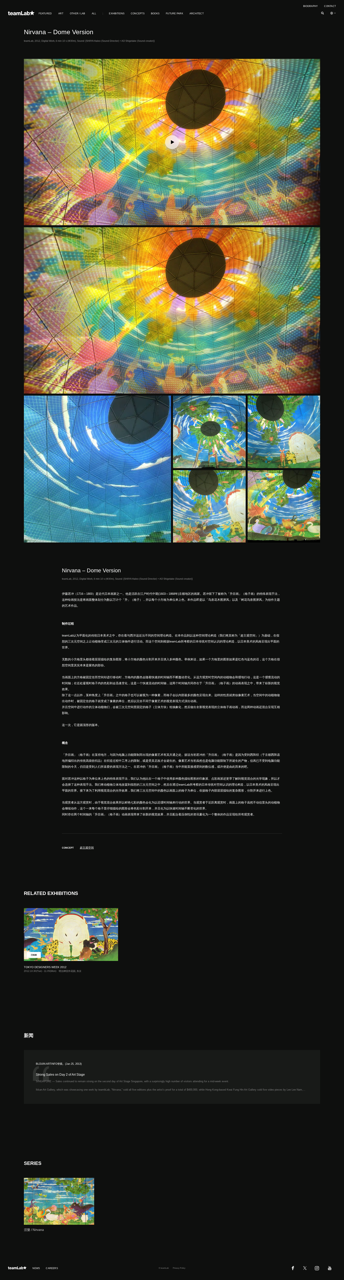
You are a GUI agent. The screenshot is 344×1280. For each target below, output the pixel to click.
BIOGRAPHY (310, 6)
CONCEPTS (138, 13)
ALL (94, 13)
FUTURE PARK (174, 13)
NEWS (36, 1268)
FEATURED (45, 13)
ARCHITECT (197, 13)
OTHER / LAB (77, 13)
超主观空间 (87, 847)
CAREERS (52, 1268)
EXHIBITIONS (116, 13)
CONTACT (330, 6)
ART (60, 13)
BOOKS (155, 13)
